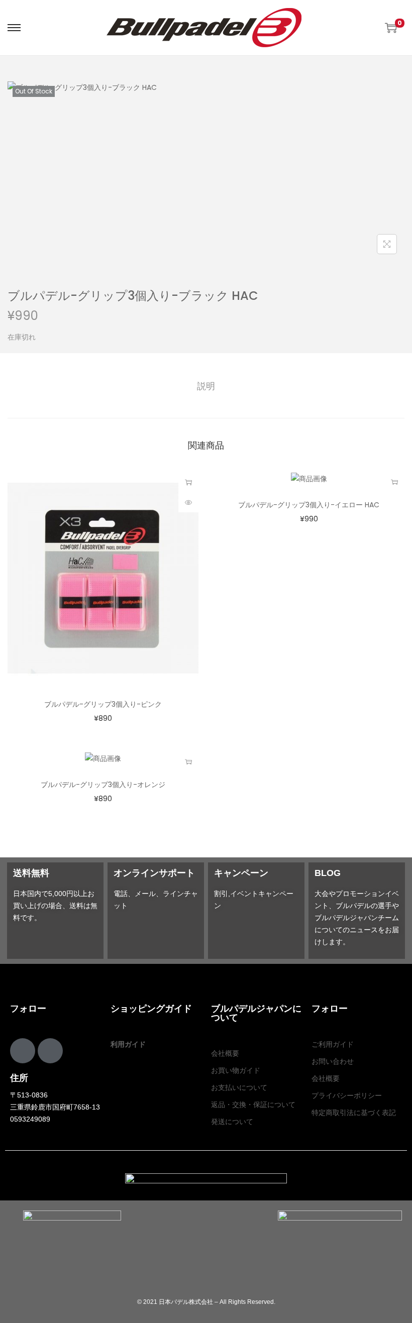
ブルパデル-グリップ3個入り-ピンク (103, 704)
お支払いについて (239, 1087)
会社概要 (225, 1053)
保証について (274, 1104)
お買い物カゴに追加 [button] (188, 482)
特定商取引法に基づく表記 (354, 1113)
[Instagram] (50, 1050)
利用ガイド (128, 1044)
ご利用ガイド (333, 1044)
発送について (232, 1122)
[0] (391, 28)
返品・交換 (228, 1104)
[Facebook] (22, 1050)
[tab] (206, 386)
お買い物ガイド (235, 1070)
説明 (206, 386)
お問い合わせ (333, 1061)
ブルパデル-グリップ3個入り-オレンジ (103, 785)
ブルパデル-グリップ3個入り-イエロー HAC (308, 505)
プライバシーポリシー (347, 1095)
